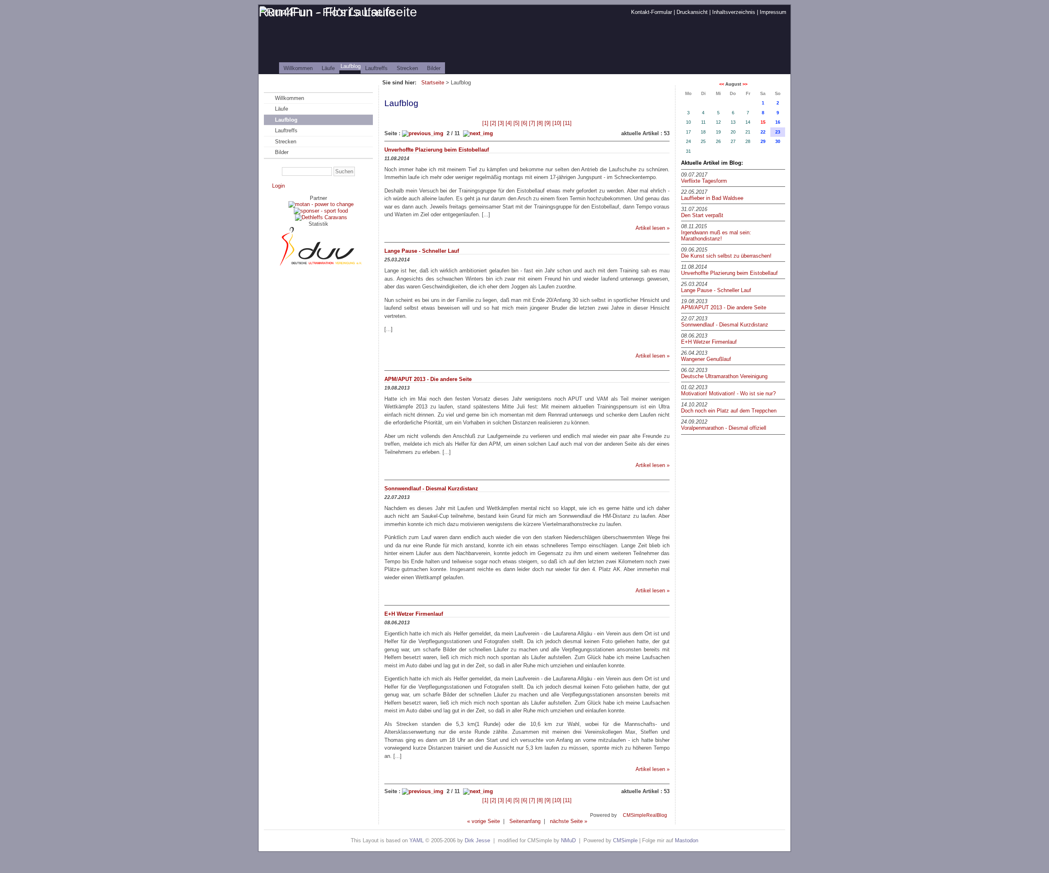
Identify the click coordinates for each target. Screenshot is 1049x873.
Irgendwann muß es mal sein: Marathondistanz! (716, 235)
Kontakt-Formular (651, 12)
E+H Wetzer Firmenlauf (709, 342)
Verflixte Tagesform (704, 181)
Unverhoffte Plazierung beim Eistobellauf (729, 273)
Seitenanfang (524, 821)
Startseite (432, 82)
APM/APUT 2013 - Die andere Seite (723, 307)
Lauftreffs (376, 68)
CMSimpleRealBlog (645, 815)
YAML (416, 840)
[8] (540, 123)
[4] (509, 123)
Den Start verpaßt (702, 215)
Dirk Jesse (477, 840)
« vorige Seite (483, 821)
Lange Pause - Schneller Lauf (716, 290)
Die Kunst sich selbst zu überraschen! (726, 256)
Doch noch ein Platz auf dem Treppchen (729, 411)
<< (721, 84)
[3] (501, 123)
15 (763, 122)
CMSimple (625, 840)
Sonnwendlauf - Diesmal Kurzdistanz (724, 325)
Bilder (433, 68)
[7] (532, 123)
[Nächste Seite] (478, 133)
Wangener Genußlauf (706, 359)
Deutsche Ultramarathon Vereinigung (724, 376)
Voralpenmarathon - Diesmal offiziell (723, 428)
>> (744, 84)
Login (278, 186)
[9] (548, 123)
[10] (556, 123)
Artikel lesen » (653, 228)
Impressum (773, 12)
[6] (524, 123)
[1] (485, 123)
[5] (516, 123)
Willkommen (298, 68)
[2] (493, 123)
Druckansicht (692, 12)
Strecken (407, 68)
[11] (567, 123)
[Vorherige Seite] (422, 133)
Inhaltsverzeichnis (733, 12)
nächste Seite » (568, 821)
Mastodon (686, 840)
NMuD (568, 840)
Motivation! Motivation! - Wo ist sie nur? (728, 393)
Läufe (328, 68)
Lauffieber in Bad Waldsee (712, 198)
